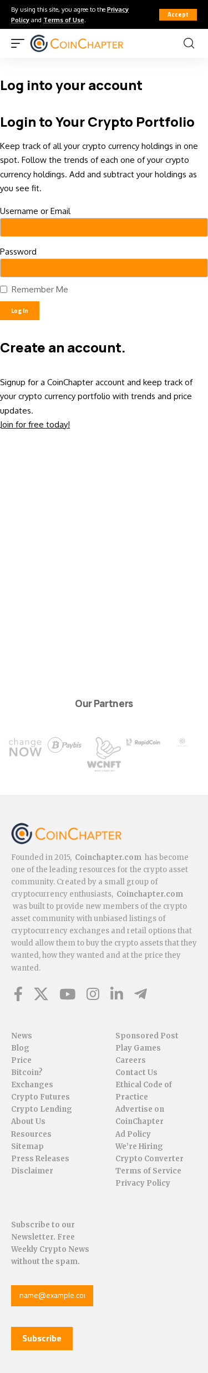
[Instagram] (93, 994)
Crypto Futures (40, 1097)
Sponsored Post (147, 1036)
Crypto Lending (41, 1109)
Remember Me (40, 289)
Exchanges (32, 1085)
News (21, 1036)
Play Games (138, 1048)
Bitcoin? (27, 1072)
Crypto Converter (149, 1158)
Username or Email (35, 211)
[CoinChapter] (90, 43)
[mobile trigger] (20, 43)
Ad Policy (133, 1134)
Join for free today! (35, 424)
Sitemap (27, 1146)
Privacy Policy (142, 1183)
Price (21, 1060)
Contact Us (136, 1072)
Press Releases (40, 1158)
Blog (20, 1048)
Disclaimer (32, 1171)
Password (18, 251)
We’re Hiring (139, 1146)
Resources (31, 1134)
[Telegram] (140, 994)
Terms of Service (148, 1171)
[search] (189, 43)
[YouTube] (67, 994)
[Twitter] (41, 994)
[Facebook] (18, 994)
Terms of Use (63, 20)
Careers (130, 1060)
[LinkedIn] (117, 994)
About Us (28, 1121)
